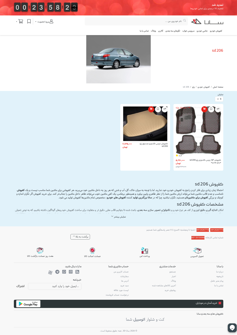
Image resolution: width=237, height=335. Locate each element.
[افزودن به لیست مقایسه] (218, 109)
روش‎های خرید (170, 290)
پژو (193, 87)
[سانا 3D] (207, 22)
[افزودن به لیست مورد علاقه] (211, 109)
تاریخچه (219, 276)
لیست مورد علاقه (121, 290)
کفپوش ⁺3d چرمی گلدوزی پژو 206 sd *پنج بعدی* (205, 161)
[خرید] (204, 109)
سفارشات (124, 276)
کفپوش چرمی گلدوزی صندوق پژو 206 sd (154, 145)
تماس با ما (144, 31)
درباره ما (219, 272)
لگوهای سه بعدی (172, 31)
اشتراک (20, 286)
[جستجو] (185, 21)
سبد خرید (124, 286)
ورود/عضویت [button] (43, 22)
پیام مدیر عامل (217, 281)
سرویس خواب (188, 31)
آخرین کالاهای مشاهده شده (164, 286)
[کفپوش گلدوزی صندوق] (145, 124)
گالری (160, 31)
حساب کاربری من (121, 272)
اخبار (174, 276)
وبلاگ (153, 31)
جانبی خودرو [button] (202, 31)
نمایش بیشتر (119, 217)
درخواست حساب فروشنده (117, 295)
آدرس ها (125, 281)
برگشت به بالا (81, 237)
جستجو (172, 272)
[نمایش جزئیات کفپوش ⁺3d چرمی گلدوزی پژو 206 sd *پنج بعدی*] (198, 131)
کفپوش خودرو (204, 87)
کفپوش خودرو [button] (216, 31)
